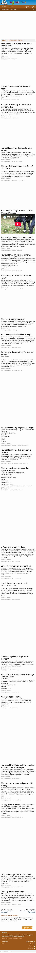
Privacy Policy (5, 938)
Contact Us (31, 948)
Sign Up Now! (27, 928)
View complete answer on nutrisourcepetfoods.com (13, 289)
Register (27, 7)
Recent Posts (13, 9)
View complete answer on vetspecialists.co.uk (11, 250)
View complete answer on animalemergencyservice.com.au (15, 463)
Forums (4, 7)
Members (11, 7)
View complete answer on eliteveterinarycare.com (12, 180)
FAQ (3, 943)
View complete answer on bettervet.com (10, 561)
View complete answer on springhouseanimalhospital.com (15, 445)
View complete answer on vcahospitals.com (11, 347)
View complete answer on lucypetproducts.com (12, 489)
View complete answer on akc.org (9, 58)
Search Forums (5, 9)
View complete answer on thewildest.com (10, 778)
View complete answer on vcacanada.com (11, 578)
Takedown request (6, 57)
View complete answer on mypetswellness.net (12, 887)
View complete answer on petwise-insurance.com (12, 370)
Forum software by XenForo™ (7, 951)
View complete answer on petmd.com (10, 670)
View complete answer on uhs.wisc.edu (10, 692)
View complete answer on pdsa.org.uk (10, 99)
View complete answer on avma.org (9, 707)
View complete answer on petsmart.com (10, 599)
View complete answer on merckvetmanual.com (12, 161)
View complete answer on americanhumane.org (12, 817)
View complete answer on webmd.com (10, 118)
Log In (32, 7)
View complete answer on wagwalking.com (11, 904)
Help (20, 938)
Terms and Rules (14, 938)
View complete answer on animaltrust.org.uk (11, 270)
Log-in (32, 943)
